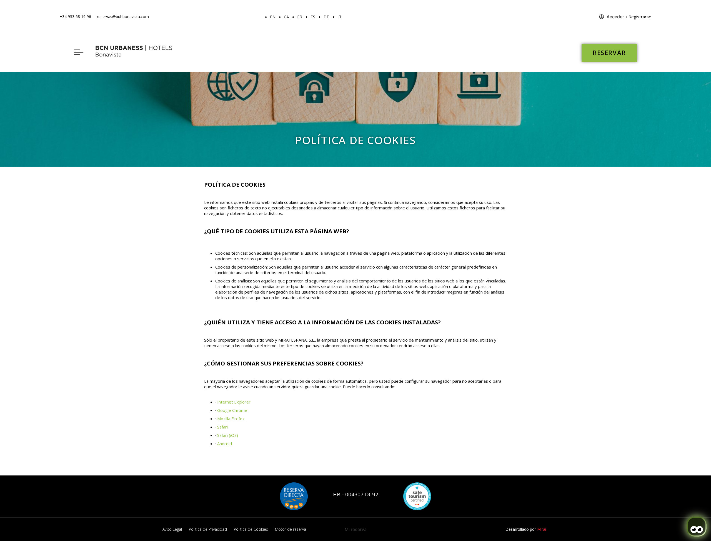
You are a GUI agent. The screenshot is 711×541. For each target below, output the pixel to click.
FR (299, 16)
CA (286, 16)
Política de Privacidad (208, 529)
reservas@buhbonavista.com (123, 16)
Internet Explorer (234, 402)
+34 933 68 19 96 (75, 16)
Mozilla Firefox (231, 418)
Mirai (541, 529)
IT (339, 16)
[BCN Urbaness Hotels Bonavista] (136, 52)
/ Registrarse (638, 16)
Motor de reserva (290, 529)
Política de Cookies (251, 529)
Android (224, 443)
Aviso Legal (172, 529)
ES (313, 16)
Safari (222, 427)
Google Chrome (232, 410)
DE (326, 16)
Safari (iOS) (227, 435)
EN (273, 16)
